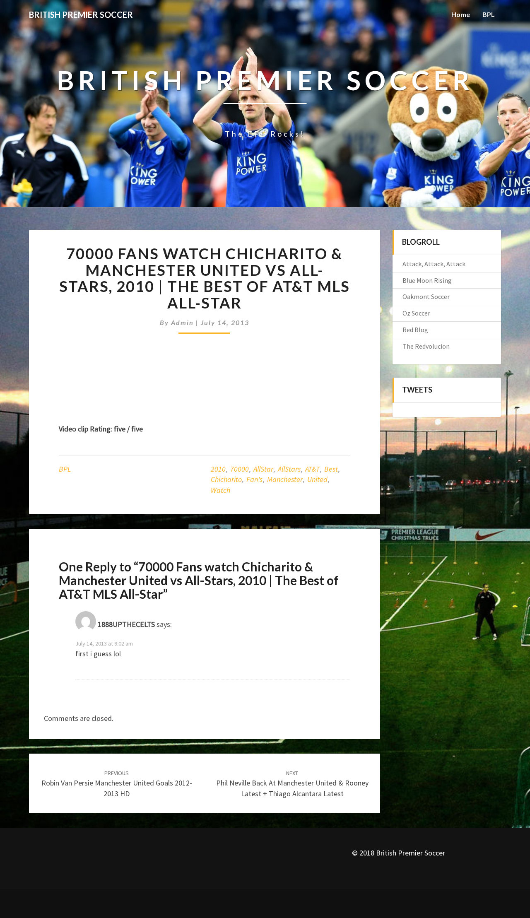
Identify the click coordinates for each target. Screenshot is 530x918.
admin (182, 322)
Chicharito (226, 479)
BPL (488, 14)
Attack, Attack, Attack (433, 264)
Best (331, 469)
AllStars (289, 469)
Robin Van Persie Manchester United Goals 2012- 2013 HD (116, 783)
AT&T (312, 469)
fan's (254, 479)
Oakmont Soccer (426, 296)
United (317, 479)
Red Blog (415, 329)
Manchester (285, 479)
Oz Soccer (416, 313)
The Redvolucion (426, 346)
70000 (239, 469)
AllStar (263, 469)
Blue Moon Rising (427, 280)
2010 (218, 469)
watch (220, 490)
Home (460, 14)
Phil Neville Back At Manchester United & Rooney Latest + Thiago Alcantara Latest (292, 783)
